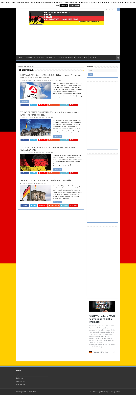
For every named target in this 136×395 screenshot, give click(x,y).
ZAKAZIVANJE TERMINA (65, 57)
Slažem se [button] (64, 5)
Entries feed (19, 378)
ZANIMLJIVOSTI (51, 57)
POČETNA (46, 80)
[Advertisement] (68, 39)
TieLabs (117, 392)
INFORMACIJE (30, 57)
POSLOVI (40, 57)
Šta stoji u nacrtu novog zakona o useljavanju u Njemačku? (46, 180)
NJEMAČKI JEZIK (82, 57)
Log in (18, 375)
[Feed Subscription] (83, 70)
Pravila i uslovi (74, 5)
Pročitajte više (25, 101)
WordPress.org (20, 384)
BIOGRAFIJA (93, 57)
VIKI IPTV (21, 57)
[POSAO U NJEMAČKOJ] (68, 18)
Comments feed (20, 381)
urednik (23, 80)
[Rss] (106, 10)
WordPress (103, 392)
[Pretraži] (118, 9)
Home (20, 66)
